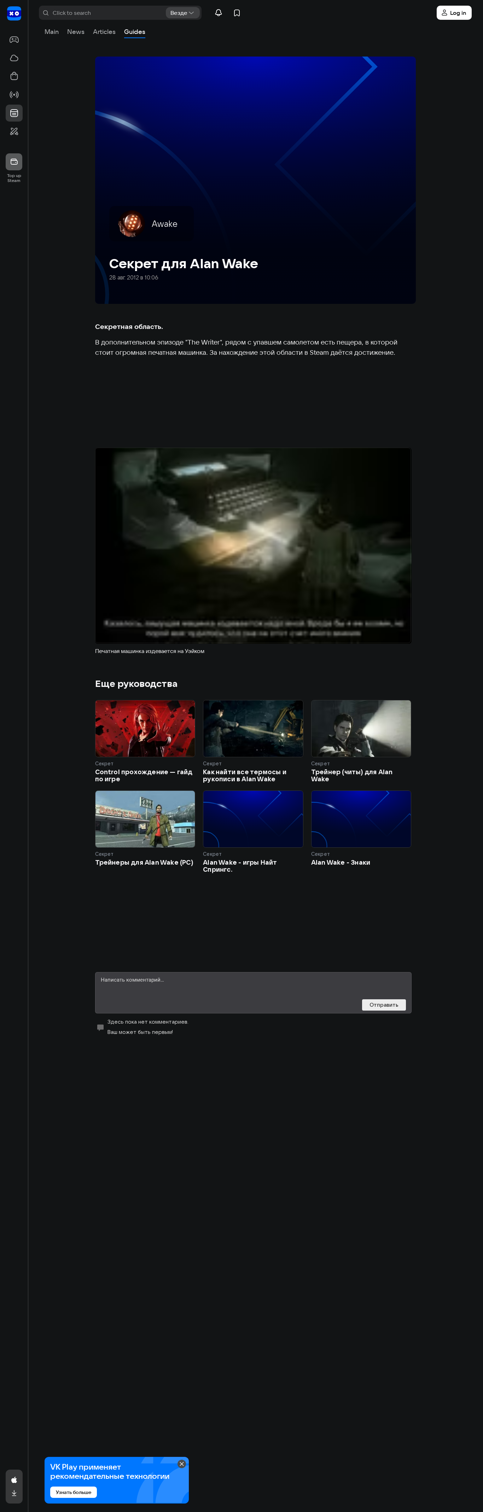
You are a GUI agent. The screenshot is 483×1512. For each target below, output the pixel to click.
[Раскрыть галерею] (253, 546)
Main (52, 32)
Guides (134, 32)
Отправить (383, 1004)
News (76, 32)
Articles (104, 32)
